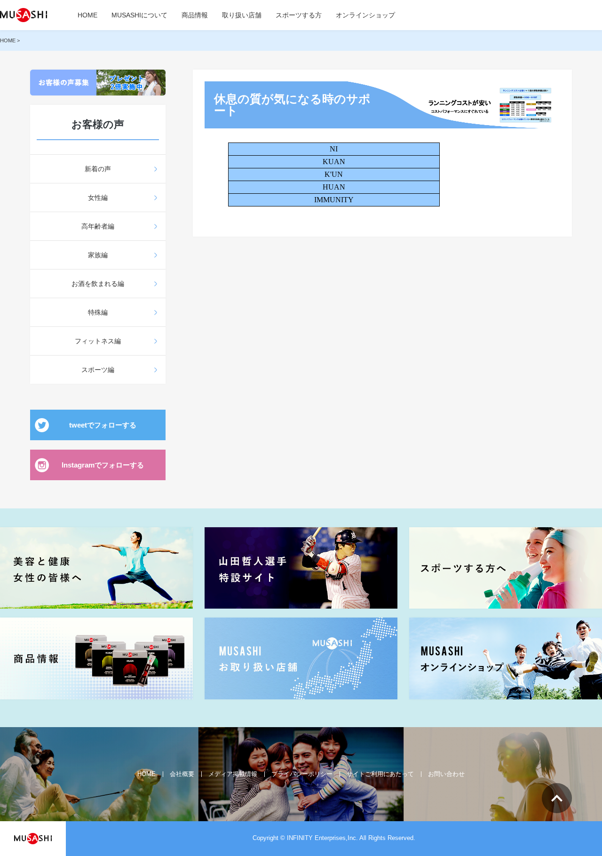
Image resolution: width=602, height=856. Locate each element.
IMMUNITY (334, 200)
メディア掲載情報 (232, 774)
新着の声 (98, 169)
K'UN (334, 174)
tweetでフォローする (102, 425)
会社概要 (182, 774)
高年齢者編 (97, 226)
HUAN (334, 187)
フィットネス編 (98, 341)
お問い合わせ (446, 774)
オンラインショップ (365, 15)
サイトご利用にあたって (380, 774)
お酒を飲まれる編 (97, 283)
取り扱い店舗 (241, 15)
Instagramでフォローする (103, 465)
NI (334, 149)
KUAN (334, 162)
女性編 (98, 197)
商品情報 (195, 15)
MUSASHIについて (139, 15)
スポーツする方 (299, 15)
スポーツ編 (97, 369)
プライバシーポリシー (302, 774)
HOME (87, 15)
